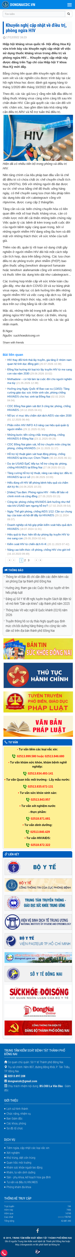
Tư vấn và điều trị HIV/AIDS (22, 1182)
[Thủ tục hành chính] (38, 675)
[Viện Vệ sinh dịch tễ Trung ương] (38, 921)
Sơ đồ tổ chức (15, 1128)
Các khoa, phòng (16, 1123)
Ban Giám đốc (15, 1118)
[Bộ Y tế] (38, 866)
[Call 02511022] (4, 1254)
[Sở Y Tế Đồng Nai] (38, 973)
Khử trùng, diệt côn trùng (21, 1157)
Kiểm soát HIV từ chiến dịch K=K (27, 544)
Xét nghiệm (13, 1153)
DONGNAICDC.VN (22, 5)
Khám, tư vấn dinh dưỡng (21, 1172)
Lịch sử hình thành (17, 1108)
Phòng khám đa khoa (19, 1187)
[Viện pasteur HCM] (38, 940)
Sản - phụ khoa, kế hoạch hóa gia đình (29, 1177)
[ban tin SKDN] (38, 648)
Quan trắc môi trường (19, 1162)
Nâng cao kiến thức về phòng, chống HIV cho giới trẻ (38, 549)
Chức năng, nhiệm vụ (19, 1113)
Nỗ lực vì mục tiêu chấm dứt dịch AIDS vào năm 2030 (39, 415)
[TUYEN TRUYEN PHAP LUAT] (38, 701)
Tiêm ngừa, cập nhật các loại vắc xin (28, 1148)
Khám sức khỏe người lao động (24, 1167)
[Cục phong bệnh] (38, 884)
